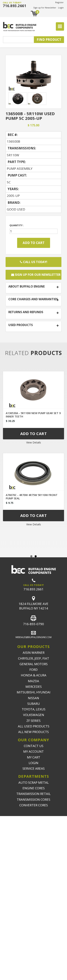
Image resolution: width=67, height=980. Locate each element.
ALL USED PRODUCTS (33, 726)
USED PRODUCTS (20, 325)
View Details (33, 442)
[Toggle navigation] (60, 26)
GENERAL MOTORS (34, 664)
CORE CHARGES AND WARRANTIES (33, 299)
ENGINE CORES (34, 788)
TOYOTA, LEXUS (33, 709)
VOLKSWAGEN (33, 715)
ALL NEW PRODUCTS (33, 732)
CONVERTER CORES (33, 805)
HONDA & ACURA (33, 675)
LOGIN (33, 763)
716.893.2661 (14, 5)
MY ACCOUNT (33, 751)
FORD (33, 669)
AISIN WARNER (33, 652)
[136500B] (33, 74)
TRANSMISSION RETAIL (33, 794)
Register (59, 2)
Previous (6, 456)
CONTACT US (33, 746)
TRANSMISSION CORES (33, 799)
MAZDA (33, 681)
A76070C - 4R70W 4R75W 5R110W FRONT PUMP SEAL (32, 496)
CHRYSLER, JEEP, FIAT (33, 658)
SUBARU (33, 703)
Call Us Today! (34, 262)
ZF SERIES (33, 720)
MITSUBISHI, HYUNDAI (33, 692)
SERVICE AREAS (34, 768)
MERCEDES (33, 686)
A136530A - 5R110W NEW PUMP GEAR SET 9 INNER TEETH (33, 414)
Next (61, 456)
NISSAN (33, 698)
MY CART (33, 757)
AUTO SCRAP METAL (33, 782)
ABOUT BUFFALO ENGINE (26, 286)
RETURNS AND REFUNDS (25, 312)
